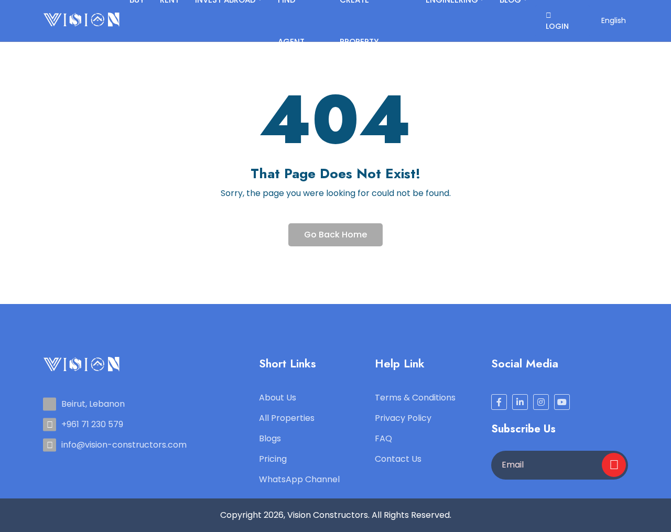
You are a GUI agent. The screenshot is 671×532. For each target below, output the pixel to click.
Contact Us (398, 459)
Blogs (270, 438)
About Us (277, 398)
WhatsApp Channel (299, 479)
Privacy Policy (403, 418)
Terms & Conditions (415, 398)
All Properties (287, 418)
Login (557, 26)
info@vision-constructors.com (124, 445)
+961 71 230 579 (92, 424)
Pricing (273, 459)
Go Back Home (335, 235)
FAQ (383, 438)
